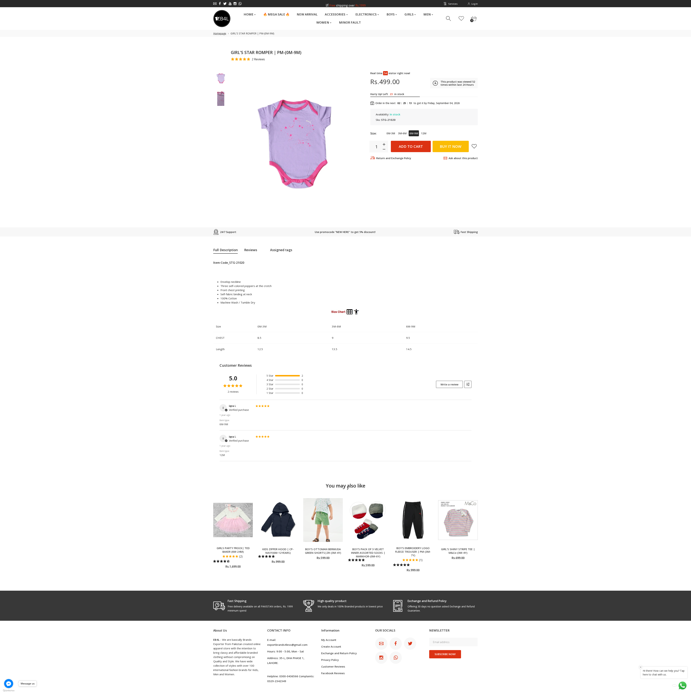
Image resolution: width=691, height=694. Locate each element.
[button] (221, 561)
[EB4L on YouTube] (229, 3)
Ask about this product (463, 158)
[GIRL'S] (220, 78)
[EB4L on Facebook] (219, 3)
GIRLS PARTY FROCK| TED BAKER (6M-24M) (233, 549)
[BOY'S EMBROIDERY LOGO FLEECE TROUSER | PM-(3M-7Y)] (413, 520)
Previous (237, 143)
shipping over (347, 4)
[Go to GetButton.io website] (8, 690)
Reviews (250, 250)
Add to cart (411, 146)
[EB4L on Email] (214, 3)
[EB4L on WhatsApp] (240, 3)
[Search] (449, 19)
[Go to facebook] (8, 683)
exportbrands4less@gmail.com (287, 644)
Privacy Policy (330, 660)
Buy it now (450, 146)
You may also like (345, 485)
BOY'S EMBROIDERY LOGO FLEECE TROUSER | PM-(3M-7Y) (413, 551)
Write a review (449, 384)
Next (351, 143)
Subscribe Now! (445, 654)
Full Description (225, 250)
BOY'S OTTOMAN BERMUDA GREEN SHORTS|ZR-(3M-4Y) (323, 550)
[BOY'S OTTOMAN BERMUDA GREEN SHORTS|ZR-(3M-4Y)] (323, 520)
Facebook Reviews (333, 673)
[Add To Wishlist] (474, 146)
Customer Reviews (333, 666)
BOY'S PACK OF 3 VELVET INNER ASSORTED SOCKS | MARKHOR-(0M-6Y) (368, 552)
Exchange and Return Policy (339, 653)
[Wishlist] (461, 19)
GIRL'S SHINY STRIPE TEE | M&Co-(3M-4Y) (458, 550)
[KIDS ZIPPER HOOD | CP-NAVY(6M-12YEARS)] (278, 520)
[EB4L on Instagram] (235, 3)
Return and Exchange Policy (393, 158)
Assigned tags (281, 250)
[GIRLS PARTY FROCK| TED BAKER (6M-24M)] (233, 520)
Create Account (331, 646)
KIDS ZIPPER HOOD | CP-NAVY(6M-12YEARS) (278, 550)
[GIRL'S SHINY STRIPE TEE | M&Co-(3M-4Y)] (458, 520)
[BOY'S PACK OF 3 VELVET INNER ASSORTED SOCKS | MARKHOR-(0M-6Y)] (368, 520)
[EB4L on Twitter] (224, 3)
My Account (328, 640)
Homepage (219, 33)
